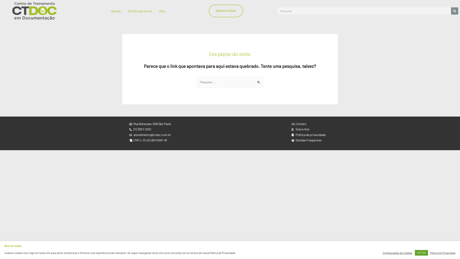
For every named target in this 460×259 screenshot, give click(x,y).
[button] (226, 11)
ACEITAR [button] (421, 252)
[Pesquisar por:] (230, 82)
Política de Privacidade (443, 253)
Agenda (116, 11)
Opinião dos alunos (140, 11)
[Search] (454, 11)
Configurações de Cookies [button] (397, 253)
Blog (162, 11)
